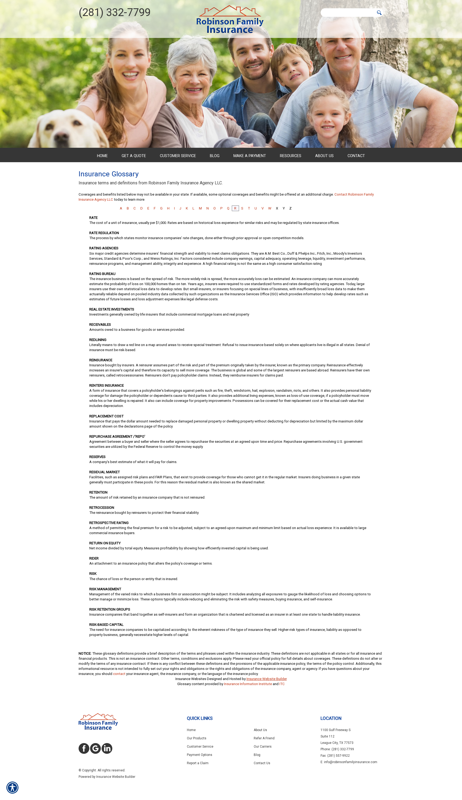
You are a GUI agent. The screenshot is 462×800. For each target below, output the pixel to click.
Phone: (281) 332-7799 (337, 749)
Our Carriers (263, 746)
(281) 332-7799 (115, 12)
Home (191, 730)
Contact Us (262, 763)
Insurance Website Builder (267, 679)
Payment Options (199, 755)
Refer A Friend (264, 738)
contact (119, 674)
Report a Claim (198, 763)
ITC (282, 684)
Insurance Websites (190, 679)
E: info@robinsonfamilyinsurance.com (349, 762)
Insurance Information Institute (248, 684)
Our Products (196, 738)
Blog (257, 755)
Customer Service (200, 746)
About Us (260, 730)
